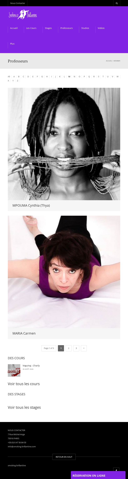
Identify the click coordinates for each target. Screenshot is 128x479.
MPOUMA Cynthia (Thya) (31, 205)
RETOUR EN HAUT (64, 456)
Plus (12, 43)
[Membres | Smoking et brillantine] (23, 14)
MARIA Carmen (24, 333)
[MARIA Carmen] (64, 271)
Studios (85, 28)
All (9, 76)
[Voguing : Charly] (14, 370)
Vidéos (101, 28)
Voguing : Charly (31, 365)
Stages (48, 28)
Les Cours (31, 28)
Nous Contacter (17, 3)
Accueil (14, 28)
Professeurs (66, 28)
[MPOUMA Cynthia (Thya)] (64, 143)
